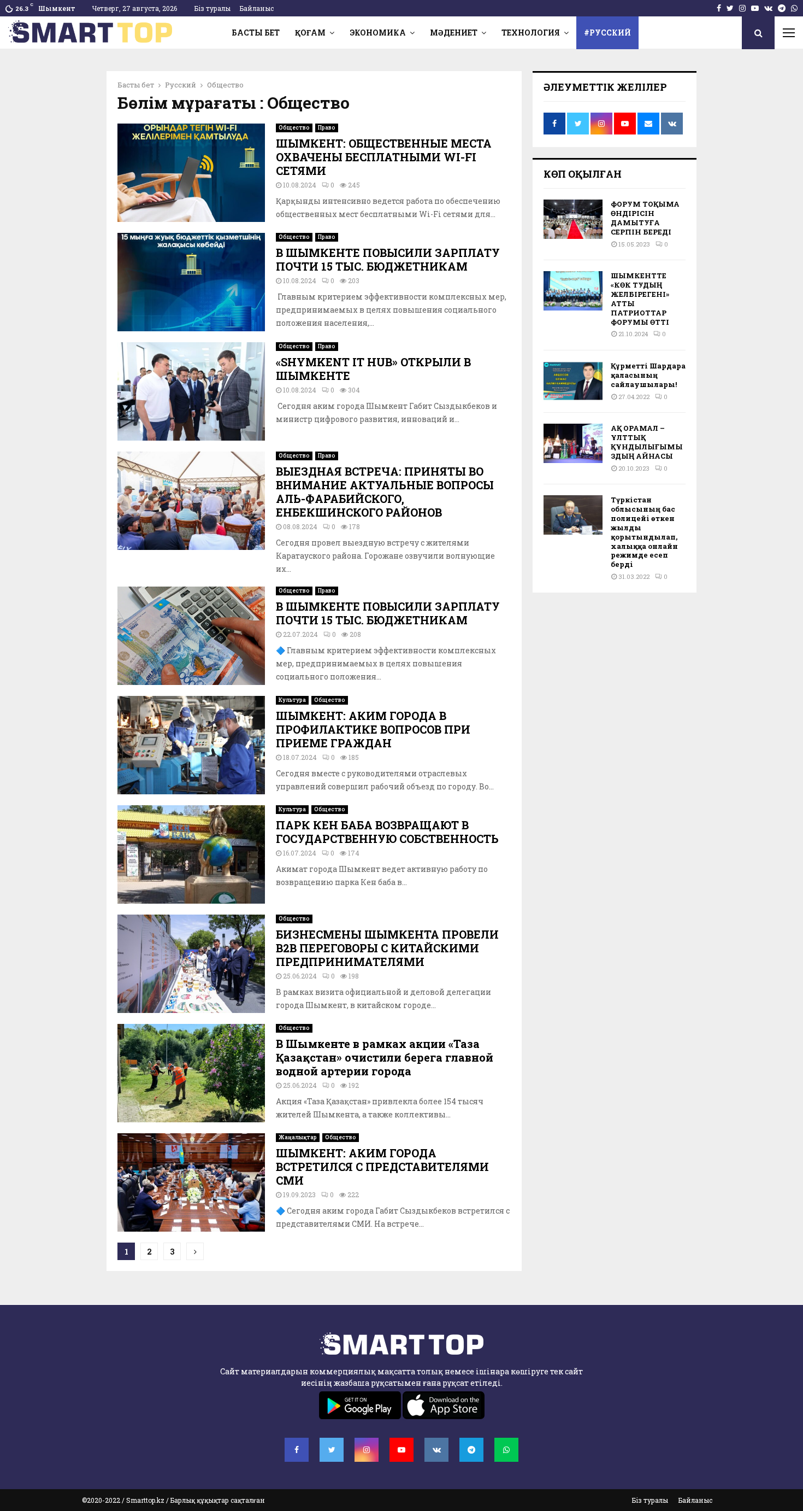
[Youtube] (401, 1450)
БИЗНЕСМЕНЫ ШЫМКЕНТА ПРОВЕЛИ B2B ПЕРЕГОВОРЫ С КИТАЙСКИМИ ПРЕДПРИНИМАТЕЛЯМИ (387, 948)
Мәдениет (453, 32)
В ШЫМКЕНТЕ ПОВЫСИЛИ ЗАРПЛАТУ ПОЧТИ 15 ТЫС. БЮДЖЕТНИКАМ (388, 259)
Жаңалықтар (298, 1137)
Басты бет (256, 32)
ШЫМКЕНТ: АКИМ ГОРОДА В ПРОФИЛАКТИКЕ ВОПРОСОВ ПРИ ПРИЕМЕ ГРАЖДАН (373, 729)
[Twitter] (332, 1450)
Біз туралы (212, 8)
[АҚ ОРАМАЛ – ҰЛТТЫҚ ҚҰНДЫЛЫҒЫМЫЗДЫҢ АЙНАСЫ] (573, 443)
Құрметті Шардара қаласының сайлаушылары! (648, 375)
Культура (292, 700)
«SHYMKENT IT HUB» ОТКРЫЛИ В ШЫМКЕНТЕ (373, 369)
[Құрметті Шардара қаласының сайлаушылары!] (573, 381)
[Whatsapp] (506, 1450)
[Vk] (436, 1450)
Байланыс (257, 8)
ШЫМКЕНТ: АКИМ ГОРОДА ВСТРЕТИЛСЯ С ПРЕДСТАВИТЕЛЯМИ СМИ (382, 1166)
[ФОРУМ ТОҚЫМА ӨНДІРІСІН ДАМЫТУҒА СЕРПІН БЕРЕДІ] (573, 219)
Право (326, 127)
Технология (530, 32)
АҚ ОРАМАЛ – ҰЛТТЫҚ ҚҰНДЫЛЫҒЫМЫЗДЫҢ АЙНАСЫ (647, 442)
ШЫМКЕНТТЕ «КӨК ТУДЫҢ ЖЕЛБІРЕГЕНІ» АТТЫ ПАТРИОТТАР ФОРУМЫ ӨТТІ (640, 298)
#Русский (607, 32)
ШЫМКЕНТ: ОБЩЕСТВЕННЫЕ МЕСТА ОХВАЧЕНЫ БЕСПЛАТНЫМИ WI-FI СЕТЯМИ (384, 157)
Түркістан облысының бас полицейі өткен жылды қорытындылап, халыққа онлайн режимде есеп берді (644, 532)
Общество (294, 127)
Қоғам (310, 32)
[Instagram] (367, 1450)
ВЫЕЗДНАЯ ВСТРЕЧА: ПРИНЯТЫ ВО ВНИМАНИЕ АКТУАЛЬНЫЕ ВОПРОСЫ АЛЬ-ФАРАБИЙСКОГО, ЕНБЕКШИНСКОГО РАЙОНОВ (385, 491)
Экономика (378, 32)
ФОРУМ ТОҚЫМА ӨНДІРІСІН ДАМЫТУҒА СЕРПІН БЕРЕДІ (645, 218)
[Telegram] (471, 1450)
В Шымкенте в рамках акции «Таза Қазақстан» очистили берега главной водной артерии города (384, 1057)
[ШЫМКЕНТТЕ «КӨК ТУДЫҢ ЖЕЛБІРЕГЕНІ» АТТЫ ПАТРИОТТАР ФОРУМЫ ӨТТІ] (573, 291)
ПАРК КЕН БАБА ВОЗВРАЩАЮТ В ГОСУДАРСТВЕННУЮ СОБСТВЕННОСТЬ (387, 832)
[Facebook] (297, 1450)
